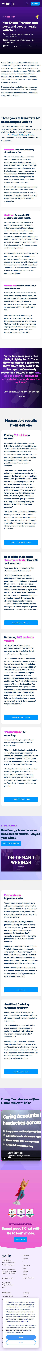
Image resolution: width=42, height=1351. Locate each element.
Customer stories (7, 1296)
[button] (3, 3)
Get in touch (20, 1239)
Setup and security (28, 1278)
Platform (26, 1255)
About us (25, 1296)
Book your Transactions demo (21, 542)
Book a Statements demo (21, 623)
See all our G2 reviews (21, 1072)
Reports (25, 1274)
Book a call (35, 3)
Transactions (26, 1262)
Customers (6, 1293)
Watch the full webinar (11, 843)
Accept (21, 1337)
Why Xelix (25, 1258)
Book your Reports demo (21, 799)
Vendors (25, 1268)
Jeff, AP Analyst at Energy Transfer (21, 135)
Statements (26, 1265)
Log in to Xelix (6, 1283)
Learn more (21, 990)
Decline (21, 1342)
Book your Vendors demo (21, 717)
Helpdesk (25, 1271)
